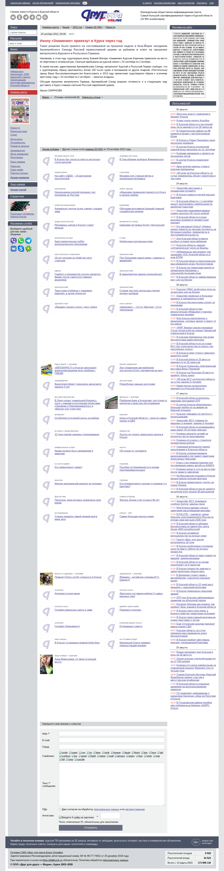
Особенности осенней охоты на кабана (77, 418)
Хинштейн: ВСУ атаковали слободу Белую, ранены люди (188, 502)
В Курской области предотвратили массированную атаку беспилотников (193, 262)
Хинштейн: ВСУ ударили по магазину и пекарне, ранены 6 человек (192, 422)
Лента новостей (181, 103)
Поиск (13, 27)
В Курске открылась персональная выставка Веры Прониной (193, 367)
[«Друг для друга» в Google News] (45, 17)
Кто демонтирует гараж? (68, 467)
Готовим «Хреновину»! (67, 626)
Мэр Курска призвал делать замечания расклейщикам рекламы (190, 509)
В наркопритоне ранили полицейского (141, 274)
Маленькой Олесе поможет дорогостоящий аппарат (135, 644)
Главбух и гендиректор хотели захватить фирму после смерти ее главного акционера (78, 277)
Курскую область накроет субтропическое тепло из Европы (189, 246)
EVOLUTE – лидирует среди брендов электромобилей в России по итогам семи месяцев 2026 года (192, 517)
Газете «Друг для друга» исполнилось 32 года (187, 541)
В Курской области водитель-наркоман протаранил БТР (190, 399)
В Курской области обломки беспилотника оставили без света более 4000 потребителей (190, 526)
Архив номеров (19, 177)
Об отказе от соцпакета (133, 450)
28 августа (181, 284)
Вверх (45, 97)
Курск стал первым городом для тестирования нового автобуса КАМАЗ (192, 464)
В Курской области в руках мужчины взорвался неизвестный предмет (190, 220)
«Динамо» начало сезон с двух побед (76, 307)
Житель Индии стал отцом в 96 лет (140, 500)
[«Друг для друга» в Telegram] (26, 17)
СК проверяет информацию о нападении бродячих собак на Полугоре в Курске (193, 696)
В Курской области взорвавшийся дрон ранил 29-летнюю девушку (193, 428)
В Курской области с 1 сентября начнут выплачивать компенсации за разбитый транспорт (192, 204)
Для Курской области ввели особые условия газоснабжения (189, 240)
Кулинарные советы (131, 626)
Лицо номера (17, 161)
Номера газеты (50, 27)
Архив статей (18, 189)
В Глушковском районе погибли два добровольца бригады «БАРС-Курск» (191, 705)
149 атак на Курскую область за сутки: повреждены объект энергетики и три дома (193, 176)
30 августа (181, 109)
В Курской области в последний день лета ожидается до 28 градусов (192, 125)
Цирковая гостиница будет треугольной (142, 225)
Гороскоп (15, 166)
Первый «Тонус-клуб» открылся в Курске (78, 577)
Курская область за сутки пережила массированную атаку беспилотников (189, 633)
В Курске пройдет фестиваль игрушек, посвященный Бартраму (190, 641)
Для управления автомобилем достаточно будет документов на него (141, 369)
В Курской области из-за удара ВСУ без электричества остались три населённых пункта (192, 346)
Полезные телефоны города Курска (22, 215)
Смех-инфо (16, 169)
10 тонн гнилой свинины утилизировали (77, 434)
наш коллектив (186, 2)
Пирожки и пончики (130, 609)
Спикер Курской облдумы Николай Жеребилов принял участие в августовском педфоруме (193, 677)
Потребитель (17, 142)
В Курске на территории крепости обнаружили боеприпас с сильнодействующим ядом (192, 270)
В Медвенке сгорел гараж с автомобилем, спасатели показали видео (190, 578)
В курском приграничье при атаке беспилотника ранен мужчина (192, 338)
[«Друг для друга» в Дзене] (32, 17)
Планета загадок (19, 146)
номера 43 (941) (94, 149)
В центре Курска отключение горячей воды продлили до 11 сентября (193, 148)
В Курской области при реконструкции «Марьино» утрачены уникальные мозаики (191, 311)
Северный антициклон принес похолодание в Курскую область (190, 448)
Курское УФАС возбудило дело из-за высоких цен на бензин (193, 290)
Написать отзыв (91, 97)
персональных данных (106, 809)
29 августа (181, 183)
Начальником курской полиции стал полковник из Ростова (75, 193)
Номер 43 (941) (93, 27)
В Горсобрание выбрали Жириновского (142, 159)
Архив (65, 27)
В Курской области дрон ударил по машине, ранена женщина (193, 557)
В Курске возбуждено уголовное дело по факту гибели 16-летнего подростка (192, 549)
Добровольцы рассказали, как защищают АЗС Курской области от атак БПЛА (191, 254)
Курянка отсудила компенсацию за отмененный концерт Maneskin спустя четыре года (193, 668)
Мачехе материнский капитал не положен (78, 483)
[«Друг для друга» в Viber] (13, 241)
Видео (13, 49)
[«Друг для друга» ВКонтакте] (13, 17)
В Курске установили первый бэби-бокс (77, 642)
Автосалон (16, 139)
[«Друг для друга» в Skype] (21, 249)
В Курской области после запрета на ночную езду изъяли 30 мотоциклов (193, 490)
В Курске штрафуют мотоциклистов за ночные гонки (188, 534)
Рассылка (16, 38)
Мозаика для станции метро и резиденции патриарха (136, 177)
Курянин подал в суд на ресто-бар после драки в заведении (193, 470)
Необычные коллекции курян (136, 241)
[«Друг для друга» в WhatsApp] (21, 241)
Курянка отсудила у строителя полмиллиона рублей (191, 441)
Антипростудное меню (67, 593)
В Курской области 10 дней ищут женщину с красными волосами (192, 586)
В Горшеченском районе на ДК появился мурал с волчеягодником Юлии (191, 133)
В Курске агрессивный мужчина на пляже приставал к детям (193, 618)
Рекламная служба (21, 223)
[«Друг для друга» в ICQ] (28, 249)
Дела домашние (19, 154)
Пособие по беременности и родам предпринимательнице (139, 468)
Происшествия (18, 131)
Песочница (16, 157)
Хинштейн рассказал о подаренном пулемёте (186, 189)
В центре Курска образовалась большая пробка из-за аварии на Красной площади (191, 407)
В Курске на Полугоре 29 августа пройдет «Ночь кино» (192, 374)
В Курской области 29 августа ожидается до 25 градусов (190, 361)
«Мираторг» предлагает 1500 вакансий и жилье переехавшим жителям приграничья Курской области (22, 78)
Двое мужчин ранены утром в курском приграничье (190, 168)
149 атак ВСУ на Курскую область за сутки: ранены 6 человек (193, 380)
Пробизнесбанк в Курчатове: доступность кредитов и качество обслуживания (143, 402)
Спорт (13, 134)
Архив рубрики (50, 149)
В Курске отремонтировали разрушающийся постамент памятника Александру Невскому (192, 456)
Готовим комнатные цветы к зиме (73, 609)
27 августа (181, 393)
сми (211, 2)
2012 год (77, 27)
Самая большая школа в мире (137, 516)
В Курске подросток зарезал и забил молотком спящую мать (191, 570)
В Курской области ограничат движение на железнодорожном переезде (190, 686)
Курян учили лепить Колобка (192, 120)
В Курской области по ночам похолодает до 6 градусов (190, 563)
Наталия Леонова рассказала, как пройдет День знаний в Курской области (193, 605)
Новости (110, 27)
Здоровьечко (17, 150)
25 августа (181, 647)
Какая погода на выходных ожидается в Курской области (189, 387)
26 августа (181, 496)
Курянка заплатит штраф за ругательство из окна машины (189, 435)
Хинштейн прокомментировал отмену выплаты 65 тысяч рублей (190, 212)
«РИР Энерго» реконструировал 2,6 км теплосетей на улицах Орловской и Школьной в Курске (193, 330)
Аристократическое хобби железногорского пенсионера (71, 243)
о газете (147, 2)
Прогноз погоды (19, 173)
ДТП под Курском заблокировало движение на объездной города (192, 599)
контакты (202, 2)
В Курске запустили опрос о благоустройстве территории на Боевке (193, 612)
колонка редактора (164, 2)
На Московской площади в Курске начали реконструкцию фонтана (193, 477)
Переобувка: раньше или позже (137, 384)
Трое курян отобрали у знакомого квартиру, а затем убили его (73, 292)
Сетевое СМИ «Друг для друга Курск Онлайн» (36, 852)
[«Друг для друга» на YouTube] (38, 17)
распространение (135, 809)
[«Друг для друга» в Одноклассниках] (19, 17)
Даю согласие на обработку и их (103, 809)
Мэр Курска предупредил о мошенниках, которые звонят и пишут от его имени (193, 321)
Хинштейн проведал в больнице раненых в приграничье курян (192, 297)
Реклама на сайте (182, 27)
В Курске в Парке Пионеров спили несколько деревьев (193, 141)
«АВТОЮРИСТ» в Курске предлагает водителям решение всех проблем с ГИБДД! (76, 370)
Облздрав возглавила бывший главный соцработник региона (142, 210)
